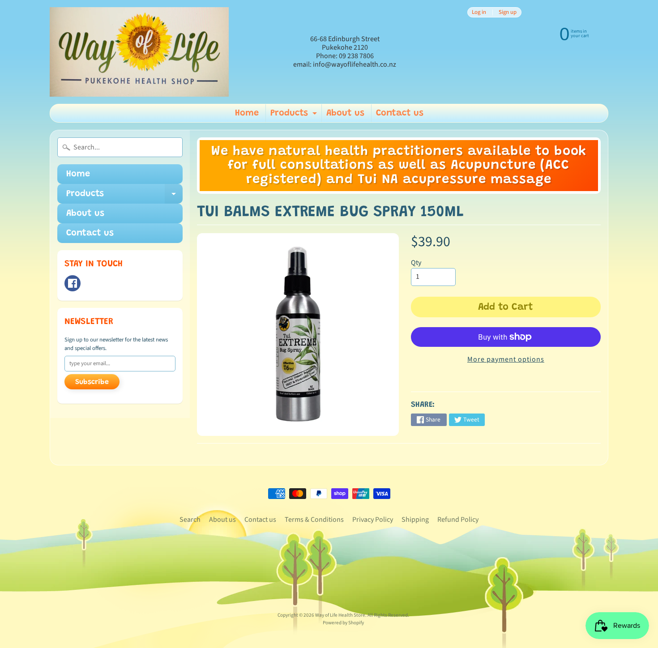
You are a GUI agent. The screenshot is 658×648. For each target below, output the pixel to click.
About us (345, 113)
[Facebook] (72, 283)
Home (247, 113)
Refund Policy (458, 519)
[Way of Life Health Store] (139, 52)
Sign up (508, 12)
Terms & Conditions (314, 519)
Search (190, 519)
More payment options (505, 359)
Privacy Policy (372, 519)
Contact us (399, 113)
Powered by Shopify (343, 622)
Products (294, 115)
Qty (416, 263)
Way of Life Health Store (340, 615)
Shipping (415, 519)
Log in (479, 12)
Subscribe (92, 382)
